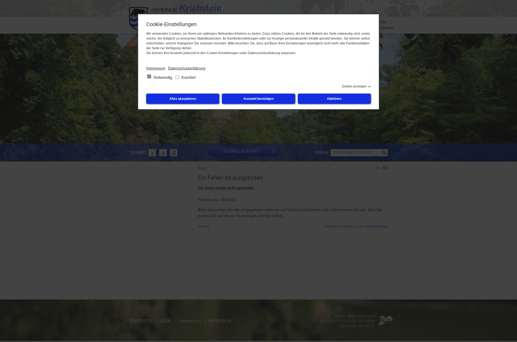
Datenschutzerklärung (186, 68)
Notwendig (162, 77)
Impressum (155, 68)
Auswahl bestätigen (258, 99)
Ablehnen (334, 99)
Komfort (187, 77)
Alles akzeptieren (182, 99)
